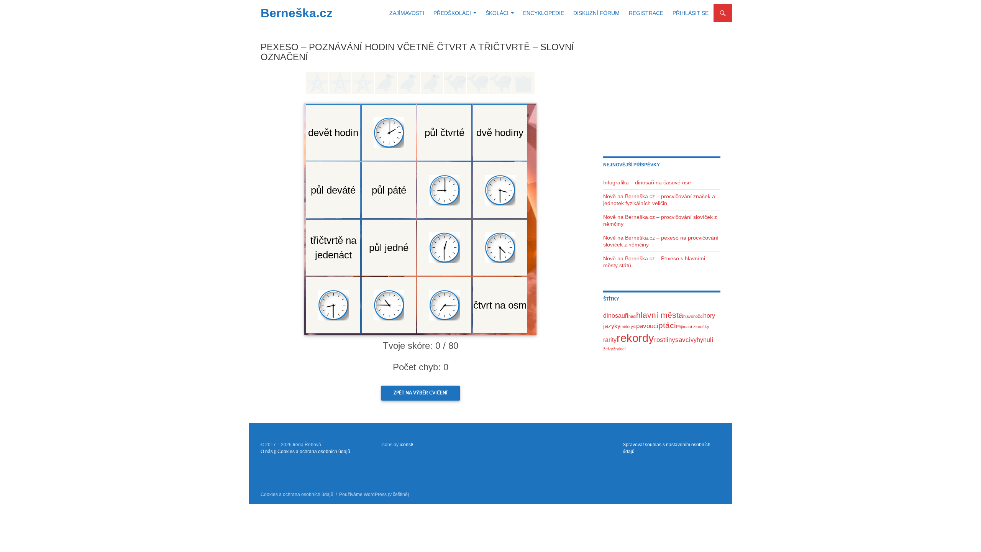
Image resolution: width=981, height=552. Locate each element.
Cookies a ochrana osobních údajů (313, 451)
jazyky (611, 326)
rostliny (664, 339)
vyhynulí (702, 340)
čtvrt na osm (500, 305)
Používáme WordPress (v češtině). (374, 494)
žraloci (619, 349)
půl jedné (388, 247)
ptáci (667, 325)
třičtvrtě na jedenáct (333, 247)
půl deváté (333, 190)
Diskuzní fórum (596, 13)
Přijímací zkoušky (692, 326)
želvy (608, 349)
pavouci (647, 326)
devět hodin (333, 132)
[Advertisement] (661, 90)
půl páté (389, 190)
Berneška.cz (297, 13)
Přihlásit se (691, 13)
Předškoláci (452, 13)
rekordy (635, 338)
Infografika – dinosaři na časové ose (647, 182)
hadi (632, 316)
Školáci (497, 13)
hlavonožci (693, 316)
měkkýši (628, 326)
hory (709, 315)
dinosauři (615, 315)
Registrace (646, 13)
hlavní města (659, 314)
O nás (267, 451)
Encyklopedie (543, 13)
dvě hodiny (499, 132)
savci (683, 339)
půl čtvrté (444, 132)
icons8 (406, 444)
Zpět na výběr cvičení (421, 393)
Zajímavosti (406, 13)
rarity (610, 340)
